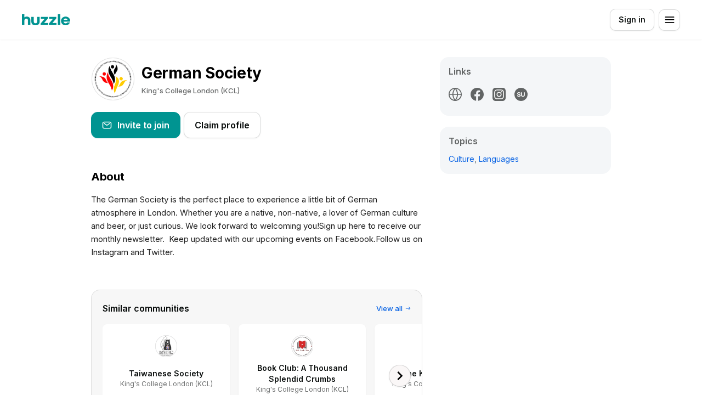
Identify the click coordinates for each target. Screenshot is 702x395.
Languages (499, 158)
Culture (461, 158)
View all (389, 308)
